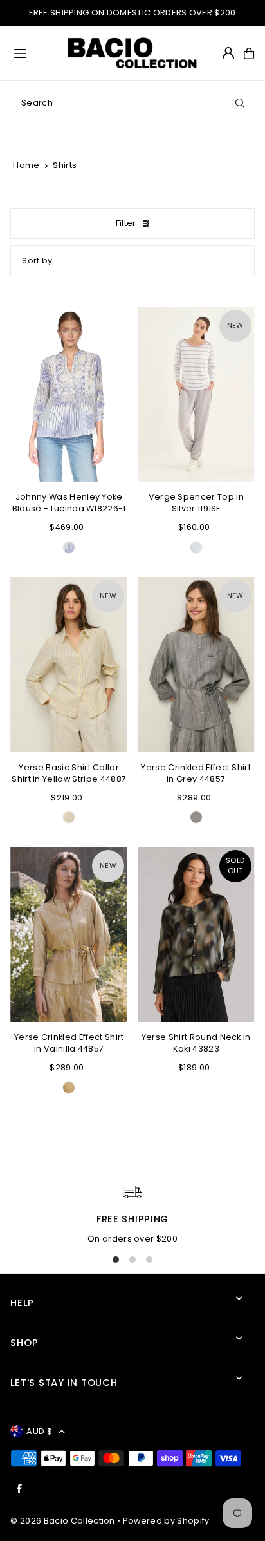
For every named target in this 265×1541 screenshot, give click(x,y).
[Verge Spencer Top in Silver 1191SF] (196, 394)
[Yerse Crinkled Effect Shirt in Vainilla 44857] (68, 934)
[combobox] (132, 103)
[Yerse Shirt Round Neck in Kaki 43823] (196, 934)
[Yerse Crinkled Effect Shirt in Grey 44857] (196, 664)
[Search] (239, 103)
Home (26, 165)
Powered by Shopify (166, 1520)
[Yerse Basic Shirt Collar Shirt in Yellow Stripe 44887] (68, 664)
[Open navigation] (35, 52)
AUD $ (39, 1431)
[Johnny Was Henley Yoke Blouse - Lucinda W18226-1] (68, 394)
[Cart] (249, 53)
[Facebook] (19, 1489)
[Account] (228, 53)
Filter (126, 223)
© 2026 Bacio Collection (62, 1520)
